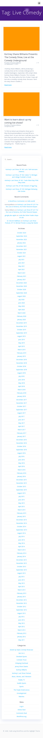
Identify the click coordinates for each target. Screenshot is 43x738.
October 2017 (21, 406)
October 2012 (21, 606)
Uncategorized (21, 693)
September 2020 (21, 293)
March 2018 (21, 390)
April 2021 (21, 269)
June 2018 (21, 380)
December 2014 (21, 520)
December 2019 (21, 323)
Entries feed (21, 710)
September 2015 (21, 490)
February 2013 (21, 593)
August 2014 (22, 533)
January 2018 (21, 396)
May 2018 (21, 383)
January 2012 (21, 637)
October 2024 (21, 233)
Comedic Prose (21, 660)
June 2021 (21, 263)
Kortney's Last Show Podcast (21, 673)
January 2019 (21, 356)
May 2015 (21, 503)
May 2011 (21, 640)
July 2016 (21, 456)
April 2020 (21, 310)
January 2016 (21, 476)
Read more (8, 85)
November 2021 (21, 249)
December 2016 (21, 440)
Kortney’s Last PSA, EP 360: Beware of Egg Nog (21, 186)
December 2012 (21, 600)
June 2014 (21, 540)
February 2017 (21, 433)
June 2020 (21, 303)
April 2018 (21, 386)
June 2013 (21, 580)
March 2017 (21, 430)
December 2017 (21, 400)
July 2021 (21, 259)
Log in (22, 706)
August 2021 (22, 256)
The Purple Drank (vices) (21, 690)
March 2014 (21, 550)
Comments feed (21, 713)
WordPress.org (21, 716)
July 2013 (21, 577)
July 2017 (21, 416)
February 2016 (21, 473)
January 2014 (21, 556)
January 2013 (21, 597)
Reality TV (21, 680)
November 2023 (21, 239)
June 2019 (21, 339)
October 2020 (21, 289)
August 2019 (22, 336)
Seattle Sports (21, 683)
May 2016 (21, 463)
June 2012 (21, 620)
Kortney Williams (16, 63)
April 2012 (21, 626)
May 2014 (21, 543)
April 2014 (21, 546)
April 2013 (21, 586)
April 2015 (21, 506)
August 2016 (22, 453)
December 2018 (21, 360)
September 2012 (21, 610)
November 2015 (21, 483)
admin (8, 63)
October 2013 (21, 566)
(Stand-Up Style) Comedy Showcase (21, 650)
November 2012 (21, 603)
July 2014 (21, 536)
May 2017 (21, 423)
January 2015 (21, 516)
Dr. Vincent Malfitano (13, 221)
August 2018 (22, 373)
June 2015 (21, 500)
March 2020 (21, 313)
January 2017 (21, 436)
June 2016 (21, 460)
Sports (21, 686)
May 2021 (21, 266)
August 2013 (22, 573)
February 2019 (21, 353)
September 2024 (21, 236)
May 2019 (21, 343)
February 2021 (21, 276)
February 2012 (21, 633)
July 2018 (21, 376)
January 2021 (21, 279)
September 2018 (21, 370)
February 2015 (21, 513)
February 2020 (21, 316)
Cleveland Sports (21, 656)
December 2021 (21, 246)
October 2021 (21, 253)
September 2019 (21, 333)
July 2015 (21, 496)
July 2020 (21, 299)
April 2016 (21, 466)
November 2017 (21, 403)
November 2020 (21, 286)
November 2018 (21, 363)
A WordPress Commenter (16, 201)
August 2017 (22, 413)
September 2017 (21, 410)
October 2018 (21, 366)
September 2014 (21, 530)
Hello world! (31, 201)
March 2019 (21, 350)
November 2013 (21, 563)
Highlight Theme (34, 731)
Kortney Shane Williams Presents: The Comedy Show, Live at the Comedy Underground (21, 57)
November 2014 (21, 523)
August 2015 (22, 493)
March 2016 (21, 470)
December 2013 (21, 560)
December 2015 (21, 480)
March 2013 (21, 590)
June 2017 (21, 420)
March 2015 (21, 510)
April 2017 (21, 426)
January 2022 (21, 243)
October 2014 (21, 526)
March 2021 (21, 273)
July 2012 (21, 617)
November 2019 (21, 326)
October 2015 (21, 486)
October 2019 (21, 330)
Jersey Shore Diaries (21, 666)
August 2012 (22, 613)
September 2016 (21, 450)
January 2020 (21, 319)
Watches (21, 696)
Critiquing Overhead (21, 663)
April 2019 (21, 346)
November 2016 (21, 443)
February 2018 (21, 393)
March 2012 (21, 630)
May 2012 (21, 623)
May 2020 (21, 306)
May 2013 (21, 583)
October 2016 (21, 446)
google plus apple (10, 215)
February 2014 (21, 553)
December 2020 (21, 283)
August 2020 (22, 296)
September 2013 (21, 570)
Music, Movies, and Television (21, 676)
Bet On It (21, 653)
